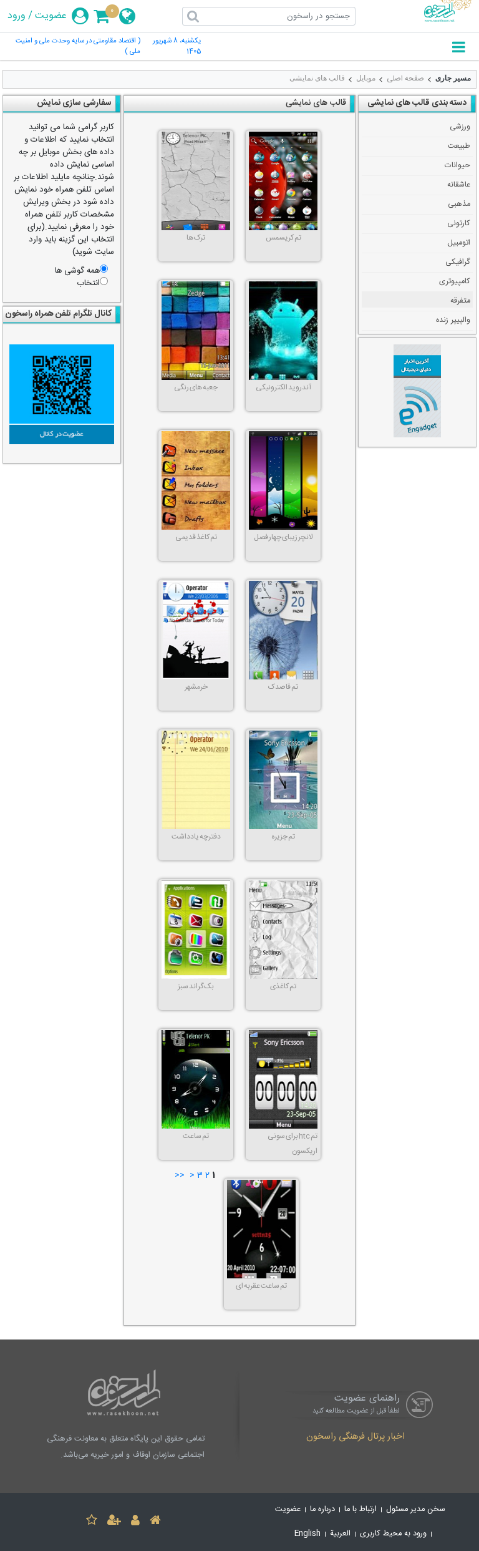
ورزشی (460, 127)
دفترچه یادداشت (196, 836)
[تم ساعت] (196, 1079)
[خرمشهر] (196, 630)
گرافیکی (457, 262)
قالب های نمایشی (317, 78)
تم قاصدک (283, 687)
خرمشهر (196, 687)
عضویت (51, 16)
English (307, 1533)
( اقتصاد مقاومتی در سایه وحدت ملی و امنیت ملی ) (78, 46)
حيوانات (457, 165)
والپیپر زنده (453, 320)
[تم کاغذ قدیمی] (196, 480)
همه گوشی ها (77, 271)
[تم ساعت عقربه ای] (261, 1229)
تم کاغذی (283, 986)
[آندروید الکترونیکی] (283, 330)
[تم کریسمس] (283, 181)
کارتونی (458, 223)
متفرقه (460, 301)
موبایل (365, 78)
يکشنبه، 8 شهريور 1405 (177, 46)
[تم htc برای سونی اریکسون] (283, 1079)
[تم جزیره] (283, 780)
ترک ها (195, 237)
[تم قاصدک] (283, 630)
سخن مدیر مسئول (415, 1509)
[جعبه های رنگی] (196, 330)
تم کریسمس (283, 237)
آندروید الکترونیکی (283, 387)
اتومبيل (458, 243)
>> (180, 1175)
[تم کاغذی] (283, 929)
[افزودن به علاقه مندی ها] (91, 1522)
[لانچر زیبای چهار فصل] (283, 480)
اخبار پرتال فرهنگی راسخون (355, 1437)
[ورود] (135, 1522)
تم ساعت (196, 1136)
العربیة (340, 1533)
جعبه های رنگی (196, 387)
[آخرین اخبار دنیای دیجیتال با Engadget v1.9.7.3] (417, 392)
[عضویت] (114, 1522)
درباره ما (322, 1509)
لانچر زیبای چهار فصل (283, 537)
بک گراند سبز (196, 986)
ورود (16, 16)
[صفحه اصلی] (155, 1522)
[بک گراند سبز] (196, 929)
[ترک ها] (196, 181)
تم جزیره (283, 836)
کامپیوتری (454, 281)
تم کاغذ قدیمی (196, 537)
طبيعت (459, 146)
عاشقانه (458, 185)
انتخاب (88, 283)
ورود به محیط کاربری (393, 1533)
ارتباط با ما (360, 1509)
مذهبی (459, 204)
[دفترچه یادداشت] (196, 780)
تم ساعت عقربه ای (261, 1286)
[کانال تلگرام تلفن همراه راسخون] (61, 394)
